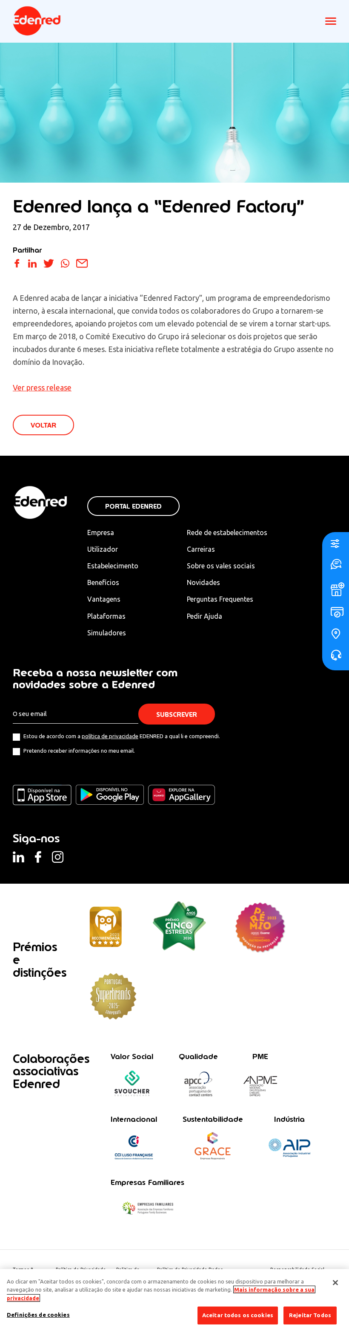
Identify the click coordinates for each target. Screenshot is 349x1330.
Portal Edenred (133, 506)
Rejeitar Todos (310, 1315)
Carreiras (201, 549)
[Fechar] (335, 1282)
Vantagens (103, 599)
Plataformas (106, 616)
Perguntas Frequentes (220, 599)
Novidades (203, 582)
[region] (174, 1299)
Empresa (100, 532)
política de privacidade (110, 736)
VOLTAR (43, 425)
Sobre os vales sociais (221, 566)
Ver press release (42, 387)
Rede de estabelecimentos (227, 532)
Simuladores (106, 633)
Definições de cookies (38, 1315)
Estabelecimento (112, 566)
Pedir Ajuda (204, 616)
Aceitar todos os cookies (237, 1315)
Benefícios (103, 582)
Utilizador (102, 549)
